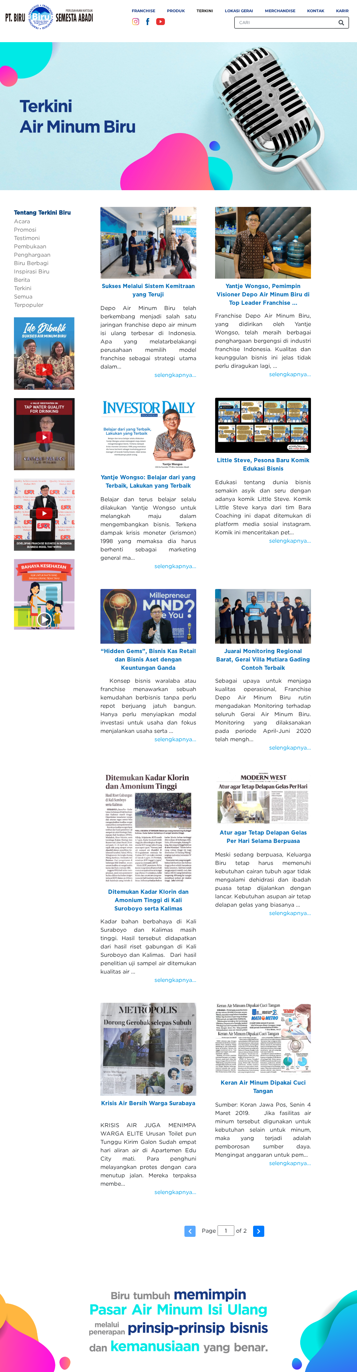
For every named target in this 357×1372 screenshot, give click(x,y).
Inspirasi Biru (32, 271)
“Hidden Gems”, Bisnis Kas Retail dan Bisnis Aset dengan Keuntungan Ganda (148, 660)
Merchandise (280, 10)
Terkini (205, 10)
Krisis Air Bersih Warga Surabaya (148, 1103)
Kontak (315, 10)
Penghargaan (32, 254)
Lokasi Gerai (239, 10)
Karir (342, 10)
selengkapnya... (175, 375)
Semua (23, 296)
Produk (176, 10)
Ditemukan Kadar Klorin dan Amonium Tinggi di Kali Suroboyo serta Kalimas (148, 900)
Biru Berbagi (31, 263)
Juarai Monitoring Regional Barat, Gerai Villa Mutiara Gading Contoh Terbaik (263, 660)
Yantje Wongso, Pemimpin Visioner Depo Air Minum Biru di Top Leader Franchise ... (263, 295)
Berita (22, 280)
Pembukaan (30, 246)
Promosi (25, 229)
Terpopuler (28, 305)
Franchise (143, 10)
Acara (22, 221)
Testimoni (27, 238)
